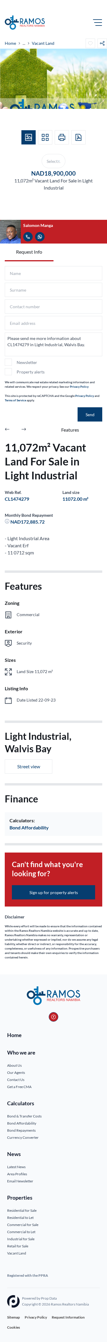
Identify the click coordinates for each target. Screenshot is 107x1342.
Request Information (68, 1317)
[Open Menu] (97, 22)
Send (90, 414)
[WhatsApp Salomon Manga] (40, 236)
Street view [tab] (28, 766)
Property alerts (31, 371)
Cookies (13, 1327)
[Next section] (23, 429)
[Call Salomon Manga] (28, 236)
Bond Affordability (29, 827)
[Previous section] (7, 429)
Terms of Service (15, 400)
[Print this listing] (62, 137)
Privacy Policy (79, 386)
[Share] (102, 43)
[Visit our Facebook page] (53, 1017)
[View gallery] (28, 137)
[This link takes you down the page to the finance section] (7, 521)
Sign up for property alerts (53, 892)
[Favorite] (90, 43)
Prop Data (49, 1298)
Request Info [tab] (29, 252)
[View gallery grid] (45, 137)
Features (70, 430)
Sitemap (13, 1317)
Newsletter (27, 362)
